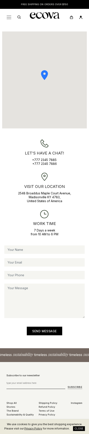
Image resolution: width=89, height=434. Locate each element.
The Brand (12, 410)
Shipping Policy (48, 402)
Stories (10, 406)
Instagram (76, 402)
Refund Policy (47, 406)
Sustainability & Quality (20, 414)
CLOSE (79, 428)
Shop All (11, 402)
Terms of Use (46, 410)
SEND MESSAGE (44, 331)
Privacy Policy (47, 414)
